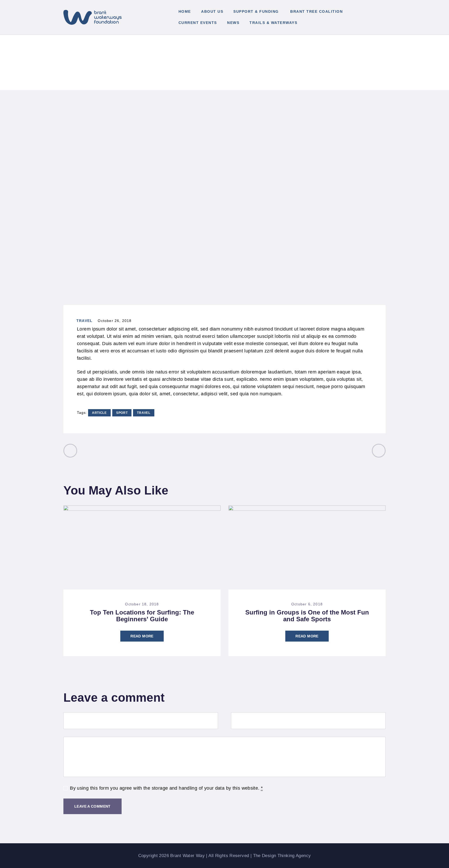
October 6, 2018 (307, 604)
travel (143, 413)
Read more (141, 636)
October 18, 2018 (142, 604)
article (99, 413)
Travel (84, 321)
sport (122, 413)
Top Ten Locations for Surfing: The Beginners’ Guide (142, 616)
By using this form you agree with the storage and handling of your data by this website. (166, 788)
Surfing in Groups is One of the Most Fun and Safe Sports (307, 616)
